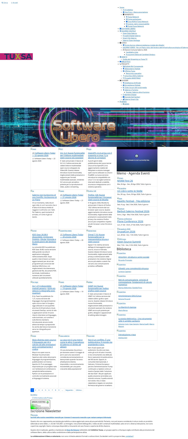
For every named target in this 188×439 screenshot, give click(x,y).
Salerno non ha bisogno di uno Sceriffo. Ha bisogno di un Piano (44, 197)
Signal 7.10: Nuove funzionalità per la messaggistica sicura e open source (98, 238)
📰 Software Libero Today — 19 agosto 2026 (71, 287)
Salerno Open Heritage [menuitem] (131, 40)
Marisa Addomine (125, 288)
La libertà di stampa (127, 307)
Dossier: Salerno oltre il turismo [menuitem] (137, 92)
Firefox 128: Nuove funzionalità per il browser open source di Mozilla (100, 197)
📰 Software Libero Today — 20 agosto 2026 (71, 235)
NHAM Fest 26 (125, 180)
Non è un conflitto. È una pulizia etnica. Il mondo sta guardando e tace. (100, 342)
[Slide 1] (90, 144)
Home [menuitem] (122, 7)
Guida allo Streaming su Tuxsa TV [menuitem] (135, 59)
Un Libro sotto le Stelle (129, 191)
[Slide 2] (94, 144)
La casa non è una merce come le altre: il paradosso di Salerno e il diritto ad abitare (72, 343)
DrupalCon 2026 (126, 231)
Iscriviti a (34, 395)
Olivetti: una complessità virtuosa (133, 268)
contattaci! (129, 436)
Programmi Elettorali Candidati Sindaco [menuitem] (140, 55)
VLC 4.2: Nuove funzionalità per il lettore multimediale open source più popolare (72, 155)
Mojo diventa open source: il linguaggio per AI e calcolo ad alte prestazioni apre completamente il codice (44, 344)
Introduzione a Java (127, 334)
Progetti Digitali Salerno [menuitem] (132, 36)
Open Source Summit (129, 241)
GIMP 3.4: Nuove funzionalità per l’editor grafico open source (98, 288)
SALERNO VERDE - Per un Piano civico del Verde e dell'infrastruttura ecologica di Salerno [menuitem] (155, 47)
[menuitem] (128, 10)
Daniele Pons (137, 288)
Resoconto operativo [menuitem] (133, 73)
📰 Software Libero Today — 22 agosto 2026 (43, 154)
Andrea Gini (122, 338)
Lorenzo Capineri (124, 272)
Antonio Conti (123, 324)
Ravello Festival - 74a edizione (133, 201)
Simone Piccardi (124, 299)
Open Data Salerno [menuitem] (130, 33)
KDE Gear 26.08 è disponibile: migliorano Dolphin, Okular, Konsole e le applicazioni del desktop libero (44, 239)
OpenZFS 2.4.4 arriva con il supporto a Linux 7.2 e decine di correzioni (100, 155)
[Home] (16, 56)
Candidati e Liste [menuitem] (132, 52)
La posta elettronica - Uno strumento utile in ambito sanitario (135, 319)
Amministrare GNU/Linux (129, 295)
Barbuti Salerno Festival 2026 (133, 211)
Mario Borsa (122, 310)
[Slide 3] (97, 144)
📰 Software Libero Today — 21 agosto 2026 (71, 196)
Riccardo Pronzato (125, 260)
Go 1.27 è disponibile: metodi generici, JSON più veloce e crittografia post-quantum (43, 289)
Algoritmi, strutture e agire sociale (133, 257)
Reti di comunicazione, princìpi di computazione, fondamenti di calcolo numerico (135, 282)
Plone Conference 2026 (130, 221)
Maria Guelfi (144, 324)
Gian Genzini (134, 324)
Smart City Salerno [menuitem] (129, 38)
